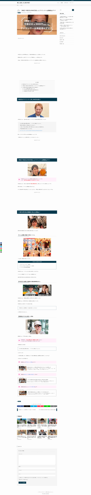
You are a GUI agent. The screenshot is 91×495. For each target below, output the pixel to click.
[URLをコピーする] (54, 406)
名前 (20, 466)
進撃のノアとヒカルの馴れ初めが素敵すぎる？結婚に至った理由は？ (66, 20)
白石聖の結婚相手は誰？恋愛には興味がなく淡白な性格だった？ (66, 28)
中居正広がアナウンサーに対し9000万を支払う (30, 84)
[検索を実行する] (73, 10)
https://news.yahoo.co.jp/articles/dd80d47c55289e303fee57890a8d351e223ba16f (31, 130)
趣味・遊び (62, 43)
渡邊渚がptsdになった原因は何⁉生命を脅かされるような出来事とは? (39, 367)
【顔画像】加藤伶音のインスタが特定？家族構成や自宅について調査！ (66, 17)
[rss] (72, 0)
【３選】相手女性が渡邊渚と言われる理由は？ (30, 87)
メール (20, 470)
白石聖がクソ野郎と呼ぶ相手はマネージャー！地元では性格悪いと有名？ (66, 26)
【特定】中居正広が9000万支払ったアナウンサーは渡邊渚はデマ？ (33, 85)
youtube (62, 37)
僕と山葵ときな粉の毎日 (23, 2)
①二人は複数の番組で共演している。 (29, 88)
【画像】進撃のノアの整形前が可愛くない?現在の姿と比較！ (67, 23)
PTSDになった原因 (29, 362)
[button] (20, 406)
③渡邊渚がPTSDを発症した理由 (29, 91)
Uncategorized (63, 35)
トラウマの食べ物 (32, 386)
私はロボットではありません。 (23, 479)
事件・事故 (62, 39)
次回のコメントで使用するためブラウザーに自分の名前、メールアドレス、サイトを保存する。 (34, 477)
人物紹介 (19, 12)
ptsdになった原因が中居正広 (29, 374)
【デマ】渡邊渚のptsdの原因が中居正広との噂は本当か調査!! (37, 379)
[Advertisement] (37, 45)
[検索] (73, 0)
